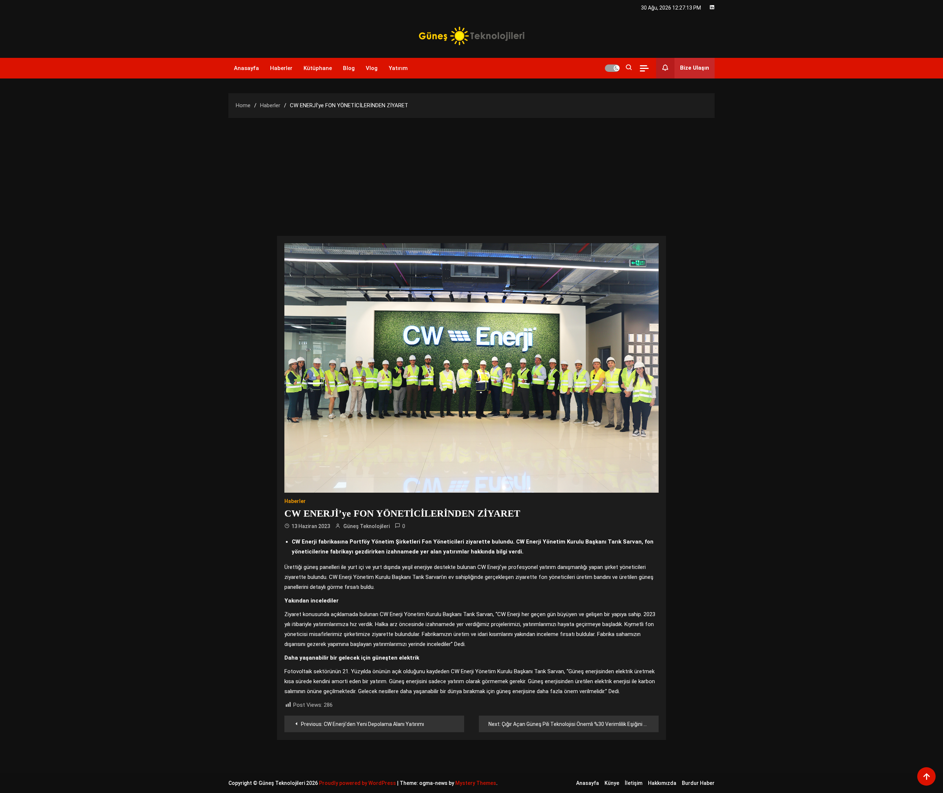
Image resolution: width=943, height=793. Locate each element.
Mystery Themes (475, 783)
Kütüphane (318, 68)
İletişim (633, 783)
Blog (349, 68)
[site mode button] (612, 68)
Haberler (281, 68)
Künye (611, 783)
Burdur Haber (698, 783)
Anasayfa (246, 68)
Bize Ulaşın (694, 67)
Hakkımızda (662, 783)
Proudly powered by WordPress (358, 783)
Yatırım (398, 68)
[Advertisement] (471, 173)
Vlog (372, 68)
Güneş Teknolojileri (366, 526)
